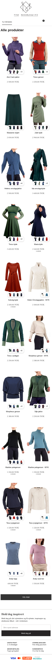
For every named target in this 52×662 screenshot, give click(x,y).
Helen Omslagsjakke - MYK (38, 300)
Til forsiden (7, 22)
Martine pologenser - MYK (38, 467)
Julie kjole (38, 133)
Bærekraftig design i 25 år (29, 15)
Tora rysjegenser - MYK (38, 523)
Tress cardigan (13, 356)
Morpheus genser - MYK (38, 356)
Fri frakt (16, 15)
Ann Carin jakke (13, 77)
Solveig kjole (13, 300)
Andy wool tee (38, 579)
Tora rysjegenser (13, 523)
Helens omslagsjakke (13, 188)
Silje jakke (38, 411)
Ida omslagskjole (38, 188)
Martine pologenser (13, 467)
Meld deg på (26, 633)
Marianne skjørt (13, 133)
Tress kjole (13, 244)
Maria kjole (38, 244)
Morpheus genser (13, 411)
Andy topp (13, 579)
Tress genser (38, 77)
